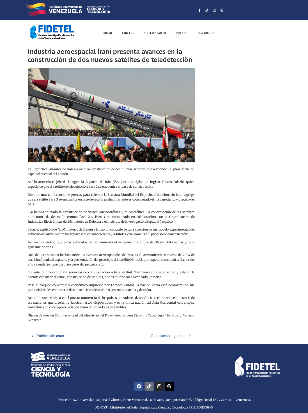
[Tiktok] (207, 10)
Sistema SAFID (155, 32)
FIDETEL (128, 32)
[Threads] (222, 10)
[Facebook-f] (199, 10)
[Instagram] (214, 10)
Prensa (182, 32)
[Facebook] (138, 386)
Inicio (107, 32)
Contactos (206, 32)
